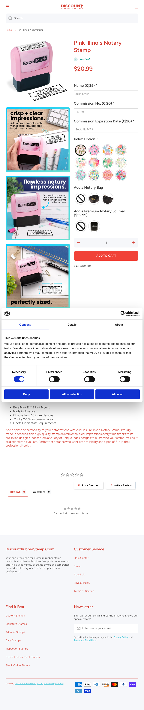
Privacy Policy (82, 582)
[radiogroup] (106, 162)
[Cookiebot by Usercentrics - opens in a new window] (123, 313)
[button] (106, 87)
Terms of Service (84, 591)
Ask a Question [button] (90, 485)
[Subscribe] (133, 628)
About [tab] (119, 324)
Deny (26, 394)
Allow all (117, 394)
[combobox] (72, 18)
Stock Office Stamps (18, 665)
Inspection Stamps (17, 648)
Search (78, 566)
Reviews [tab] (15, 491)
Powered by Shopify (54, 683)
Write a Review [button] (123, 485)
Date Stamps (13, 640)
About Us (79, 574)
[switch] (54, 379)
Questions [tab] (39, 491)
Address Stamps (15, 632)
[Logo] (72, 6)
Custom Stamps (15, 615)
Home (9, 30)
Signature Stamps (16, 623)
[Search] (9, 18)
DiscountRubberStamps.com (29, 683)
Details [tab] (72, 324)
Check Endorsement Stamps (23, 657)
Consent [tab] (25, 324)
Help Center (81, 558)
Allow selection (72, 394)
